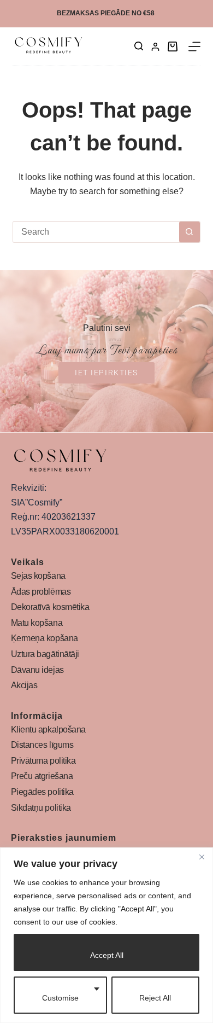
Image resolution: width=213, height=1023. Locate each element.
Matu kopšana (37, 622)
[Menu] (194, 46)
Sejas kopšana (38, 575)
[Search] (138, 46)
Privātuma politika (43, 760)
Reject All (155, 997)
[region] (106, 935)
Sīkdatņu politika (41, 807)
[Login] (155, 47)
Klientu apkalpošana (48, 729)
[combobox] (96, 232)
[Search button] (189, 232)
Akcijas (24, 685)
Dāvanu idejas (37, 670)
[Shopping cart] (172, 46)
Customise (60, 997)
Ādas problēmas (41, 591)
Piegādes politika (42, 792)
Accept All (106, 955)
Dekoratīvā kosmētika (50, 607)
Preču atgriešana (42, 776)
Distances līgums (42, 744)
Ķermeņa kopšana (44, 638)
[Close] (201, 856)
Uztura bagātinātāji (45, 654)
